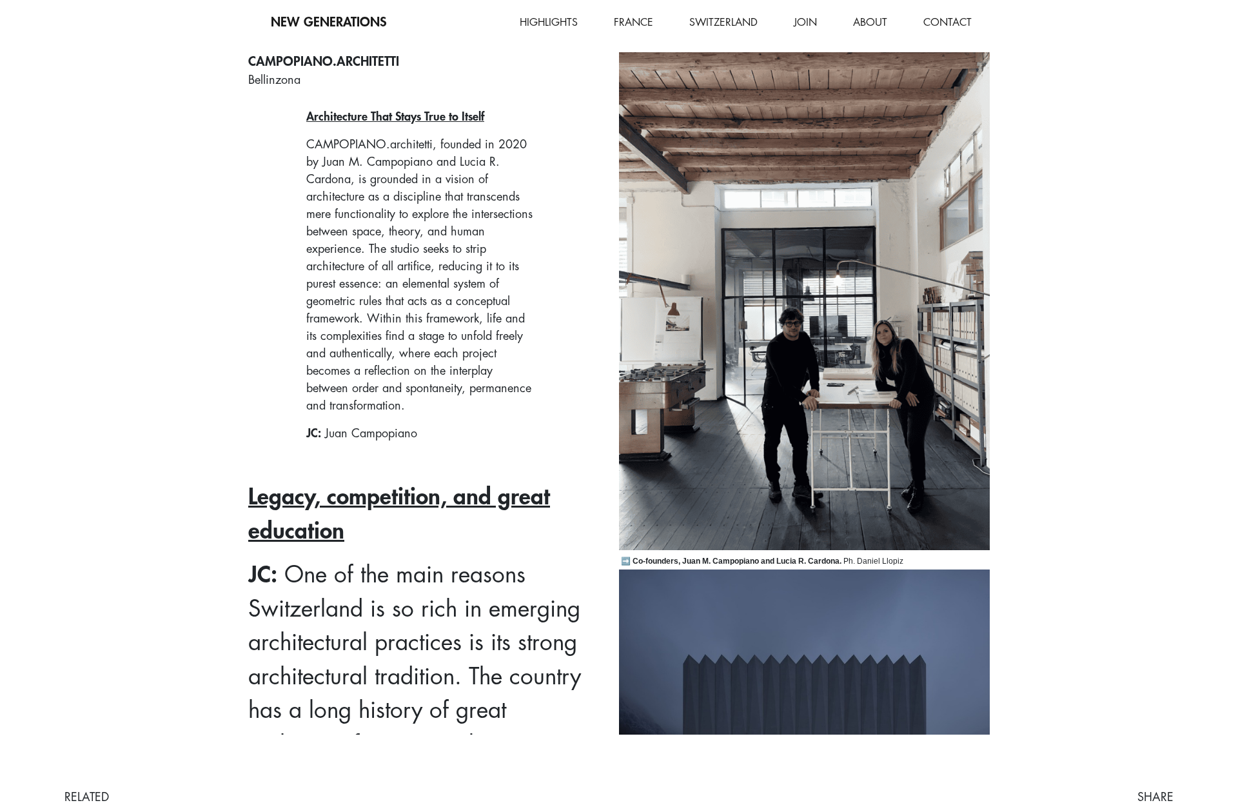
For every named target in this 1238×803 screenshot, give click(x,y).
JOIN (805, 22)
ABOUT (870, 22)
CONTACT (947, 22)
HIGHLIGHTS (549, 22)
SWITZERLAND (723, 22)
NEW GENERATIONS (329, 22)
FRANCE (633, 22)
